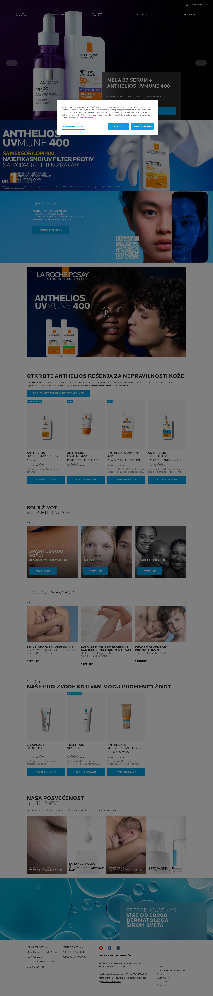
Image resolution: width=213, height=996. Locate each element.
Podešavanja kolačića (73, 126)
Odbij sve (118, 126)
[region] (107, 117)
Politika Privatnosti (85, 118)
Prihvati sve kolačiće (142, 126)
